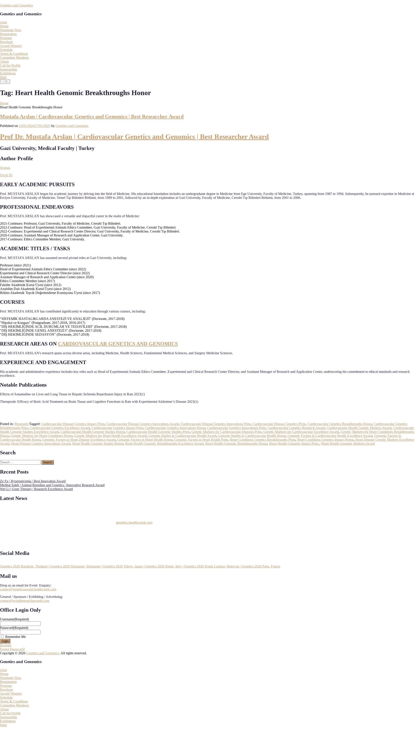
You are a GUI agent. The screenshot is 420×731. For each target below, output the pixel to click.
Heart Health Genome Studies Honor (97, 443)
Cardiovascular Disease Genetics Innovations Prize (215, 424)
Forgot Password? (12, 649)
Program (6, 38)
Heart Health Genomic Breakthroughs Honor (236, 443)
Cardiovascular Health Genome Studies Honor (93, 432)
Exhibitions (8, 73)
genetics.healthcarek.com (134, 520)
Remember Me (15, 637)
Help (3, 77)
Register (5, 645)
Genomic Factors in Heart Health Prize (201, 439)
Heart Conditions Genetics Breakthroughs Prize (262, 439)
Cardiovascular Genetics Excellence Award (60, 428)
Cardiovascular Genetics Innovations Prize (236, 428)
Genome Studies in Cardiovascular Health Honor (252, 436)
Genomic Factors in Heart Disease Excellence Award (79, 439)
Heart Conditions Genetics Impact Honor (325, 439)
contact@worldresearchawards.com (24, 601)
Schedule (6, 50)
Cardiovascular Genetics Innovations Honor (175, 428)
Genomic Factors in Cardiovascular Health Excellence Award (329, 436)
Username (14, 619)
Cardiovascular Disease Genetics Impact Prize (73, 424)
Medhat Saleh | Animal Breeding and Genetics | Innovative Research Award (52, 485)
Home (4, 26)
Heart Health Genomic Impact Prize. (294, 443)
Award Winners (11, 46)
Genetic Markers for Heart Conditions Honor (41, 436)
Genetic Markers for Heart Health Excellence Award (110, 436)
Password (14, 628)
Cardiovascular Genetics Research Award (296, 428)
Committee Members (14, 57)
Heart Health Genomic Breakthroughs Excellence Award (164, 443)
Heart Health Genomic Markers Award (348, 443)
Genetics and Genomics (16, 5)
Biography (21, 424)
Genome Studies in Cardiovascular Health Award (182, 436)
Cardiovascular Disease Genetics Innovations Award (142, 424)
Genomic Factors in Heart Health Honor (145, 439)
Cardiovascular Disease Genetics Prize (279, 424)
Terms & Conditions (14, 54)
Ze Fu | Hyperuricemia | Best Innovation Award (33, 481)
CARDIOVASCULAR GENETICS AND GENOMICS (118, 344)
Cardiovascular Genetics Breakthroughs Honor (339, 424)
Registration (8, 34)
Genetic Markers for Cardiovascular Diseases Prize (226, 432)
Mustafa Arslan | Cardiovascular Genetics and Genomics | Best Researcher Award (92, 116)
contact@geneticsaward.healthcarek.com (28, 589)
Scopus (5, 168)
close (3, 22)
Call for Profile (10, 65)
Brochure (6, 42)
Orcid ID (6, 175)
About (4, 61)
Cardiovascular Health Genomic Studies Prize (158, 432)
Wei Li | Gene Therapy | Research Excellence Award (36, 489)
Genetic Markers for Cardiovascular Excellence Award (301, 432)
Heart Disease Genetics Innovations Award (40, 443)
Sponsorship (8, 69)
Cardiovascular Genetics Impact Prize (117, 428)
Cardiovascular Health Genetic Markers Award (359, 428)
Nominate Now (10, 30)
